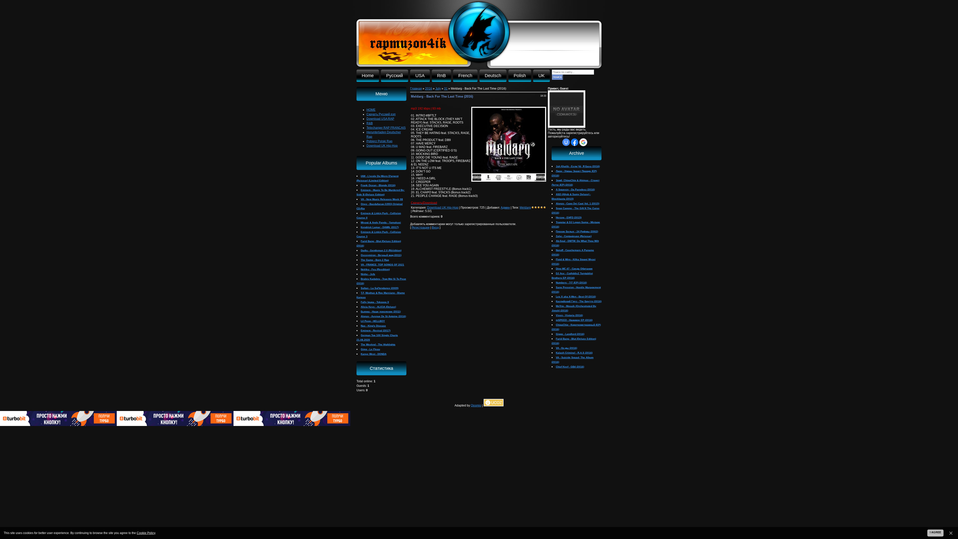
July (438, 88)
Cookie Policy (146, 533)
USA (420, 75)
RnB (441, 75)
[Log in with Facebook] (574, 142)
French (465, 75)
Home (368, 75)
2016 (428, 88)
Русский (394, 75)
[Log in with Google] (583, 142)
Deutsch (493, 75)
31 (446, 88)
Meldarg (525, 207)
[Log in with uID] (566, 142)
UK (541, 75)
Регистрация (421, 227)
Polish (520, 75)
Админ (505, 207)
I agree (935, 532)
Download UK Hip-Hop (442, 207)
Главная (416, 88)
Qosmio (476, 405)
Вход (435, 227)
